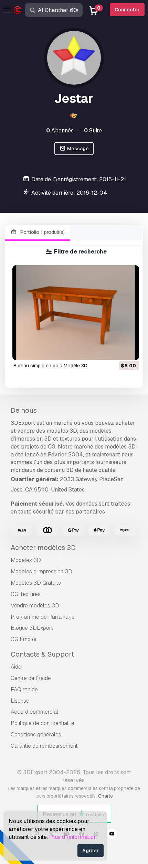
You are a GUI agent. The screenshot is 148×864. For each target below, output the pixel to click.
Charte (105, 796)
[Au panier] (115, 350)
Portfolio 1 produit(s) (42, 232)
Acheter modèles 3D (43, 547)
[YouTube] (112, 835)
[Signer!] (129, 350)
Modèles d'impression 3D (41, 571)
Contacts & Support (42, 654)
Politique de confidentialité (42, 723)
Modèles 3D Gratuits (36, 582)
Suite (93, 130)
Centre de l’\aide (31, 678)
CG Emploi (23, 639)
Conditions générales (36, 734)
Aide (16, 666)
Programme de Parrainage (43, 616)
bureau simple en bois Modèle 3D (50, 366)
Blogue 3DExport (32, 627)
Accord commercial (34, 711)
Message (77, 148)
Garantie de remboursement (44, 745)
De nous (24, 410)
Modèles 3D (26, 560)
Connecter (127, 10)
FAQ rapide (24, 689)
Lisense (20, 700)
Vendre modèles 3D (35, 605)
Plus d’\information (73, 837)
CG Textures (26, 594)
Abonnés (60, 130)
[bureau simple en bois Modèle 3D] (75, 312)
